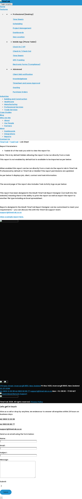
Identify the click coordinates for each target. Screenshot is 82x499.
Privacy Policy (37, 402)
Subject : (3, 452)
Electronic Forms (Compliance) (26, 64)
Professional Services (13, 107)
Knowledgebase (20, 79)
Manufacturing (10, 104)
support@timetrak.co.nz (11, 212)
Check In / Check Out (22, 51)
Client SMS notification (23, 74)
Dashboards (18, 32)
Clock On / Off (19, 47)
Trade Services (10, 110)
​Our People (9, 123)
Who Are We (5, 118)
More (2, 128)
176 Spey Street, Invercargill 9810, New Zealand (20, 386)
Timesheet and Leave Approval (26, 83)
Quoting (16, 87)
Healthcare (9, 101)
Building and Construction (15, 99)
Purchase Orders (20, 92)
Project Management (22, 28)
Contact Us (5, 139)
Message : (4, 459)
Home (2, 6)
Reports (7, 136)
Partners (8, 126)
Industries (4, 96)
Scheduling (17, 24)
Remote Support (20, 394)
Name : (3, 438)
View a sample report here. (12, 217)
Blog (2, 115)
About (7, 120)
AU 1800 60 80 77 (22, 391)
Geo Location (19, 37)
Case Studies (6, 112)
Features (4, 9)
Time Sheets (18, 19)
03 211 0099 (5, 388)
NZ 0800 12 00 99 (7, 391)
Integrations (9, 134)
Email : (2, 445)
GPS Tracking (18, 60)
